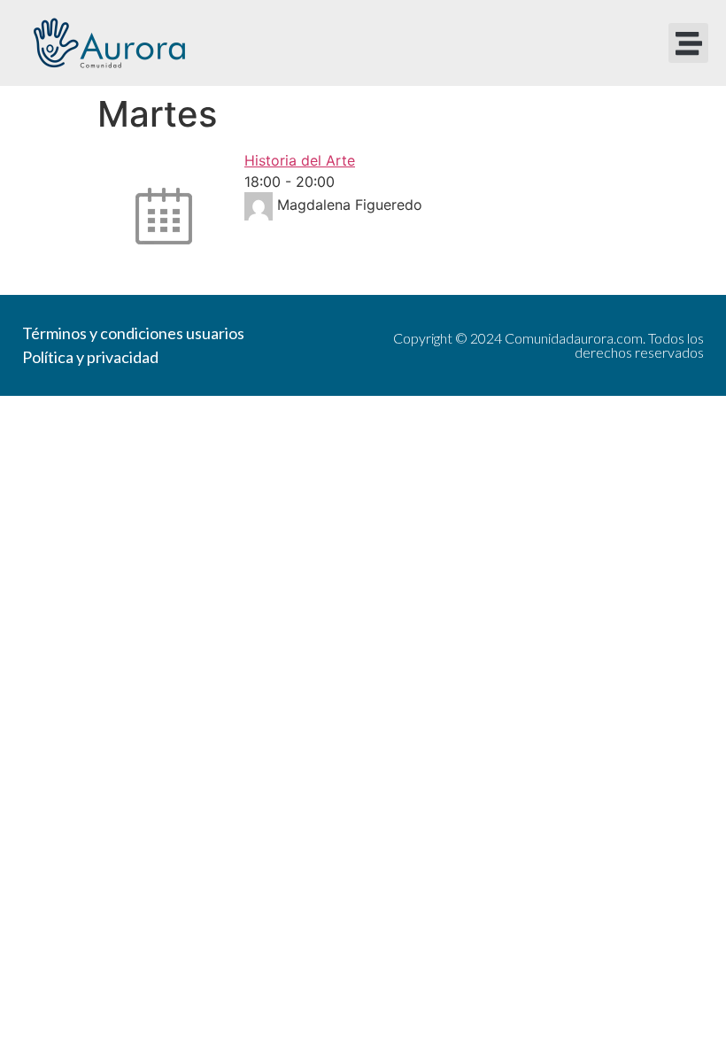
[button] (688, 43)
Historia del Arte (299, 160)
